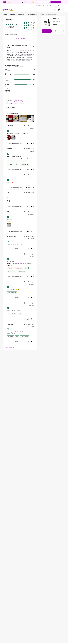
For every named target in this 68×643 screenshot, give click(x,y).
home (5, 14)
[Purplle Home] (6, 10)
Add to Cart (46, 31)
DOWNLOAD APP (41, 5)
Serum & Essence (32, 14)
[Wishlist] (55, 10)
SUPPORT (51, 5)
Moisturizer (21, 14)
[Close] (63, 2)
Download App (55, 2)
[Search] (52, 10)
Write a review (20, 38)
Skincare (12, 14)
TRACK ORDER (60, 5)
